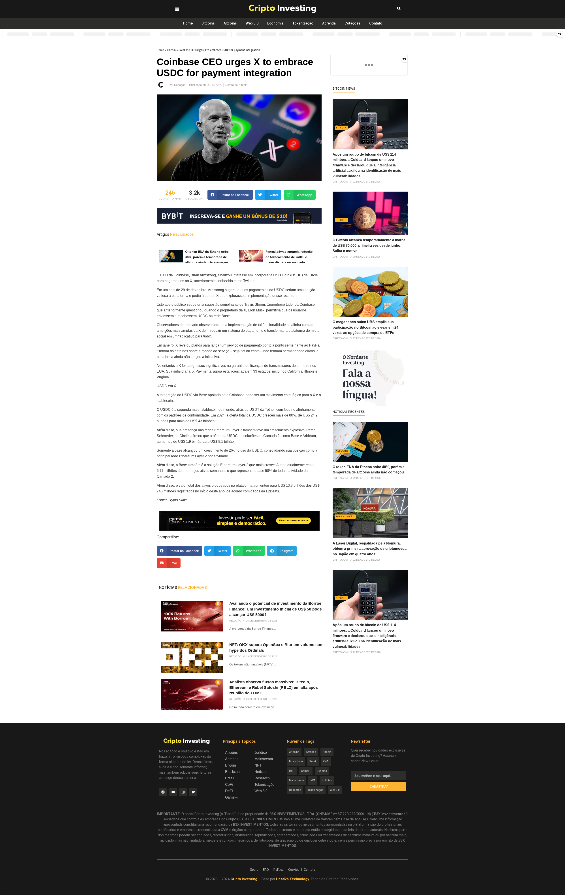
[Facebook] (163, 792)
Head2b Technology (292, 879)
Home (188, 23)
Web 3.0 (252, 23)
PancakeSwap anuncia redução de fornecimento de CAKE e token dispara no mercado (289, 257)
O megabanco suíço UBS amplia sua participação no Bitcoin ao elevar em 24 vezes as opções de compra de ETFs (365, 327)
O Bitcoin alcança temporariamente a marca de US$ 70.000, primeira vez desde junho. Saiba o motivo (369, 245)
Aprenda (329, 23)
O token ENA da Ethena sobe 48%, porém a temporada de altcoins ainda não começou (207, 257)
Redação (235, 620)
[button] (177, 8)
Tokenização (302, 23)
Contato (375, 23)
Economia (275, 23)
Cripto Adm (340, 181)
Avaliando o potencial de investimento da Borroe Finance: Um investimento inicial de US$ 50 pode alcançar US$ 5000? (275, 609)
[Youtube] (173, 792)
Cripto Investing (244, 879)
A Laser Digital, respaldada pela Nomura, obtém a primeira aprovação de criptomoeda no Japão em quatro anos (370, 548)
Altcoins (230, 23)
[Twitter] (193, 792)
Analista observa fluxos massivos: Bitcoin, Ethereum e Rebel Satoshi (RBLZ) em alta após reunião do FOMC (273, 687)
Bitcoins (208, 23)
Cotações (352, 23)
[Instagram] (183, 792)
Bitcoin (171, 50)
